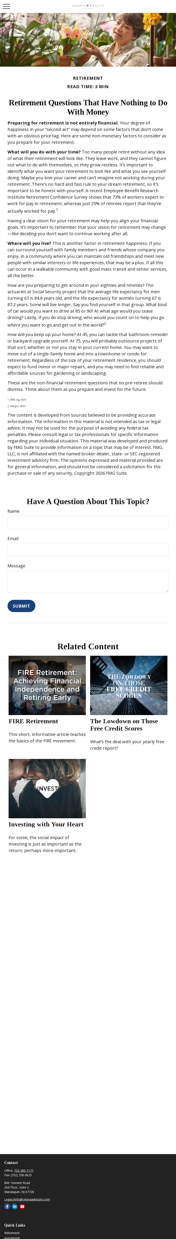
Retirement (12, 1233)
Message (16, 566)
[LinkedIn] (15, 1206)
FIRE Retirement (33, 721)
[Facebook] (7, 1206)
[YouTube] (22, 1206)
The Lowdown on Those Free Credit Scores (124, 724)
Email (13, 538)
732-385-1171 (23, 1170)
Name (14, 511)
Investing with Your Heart (46, 824)
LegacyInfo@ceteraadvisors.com (27, 1199)
